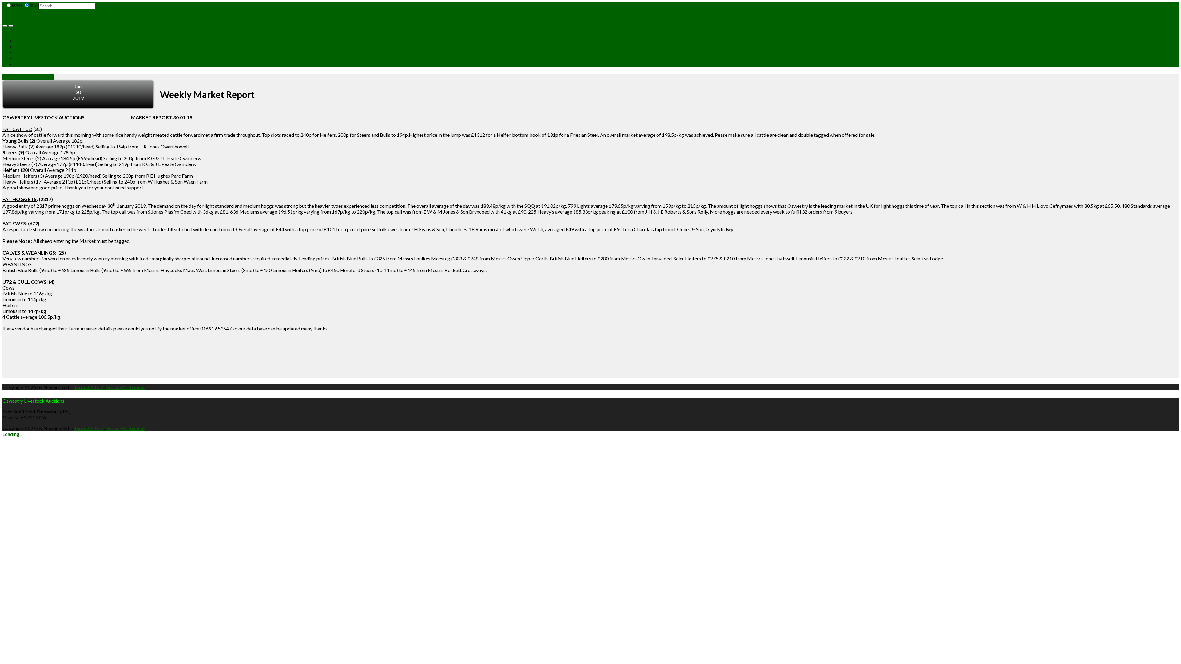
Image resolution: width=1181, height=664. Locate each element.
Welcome (25, 40)
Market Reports (32, 52)
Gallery (22, 64)
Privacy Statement (125, 387)
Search (103, 5)
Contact (23, 58)
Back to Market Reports (28, 77)
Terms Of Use (88, 387)
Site (34, 5)
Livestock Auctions (35, 46)
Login (8, 18)
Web (17, 5)
